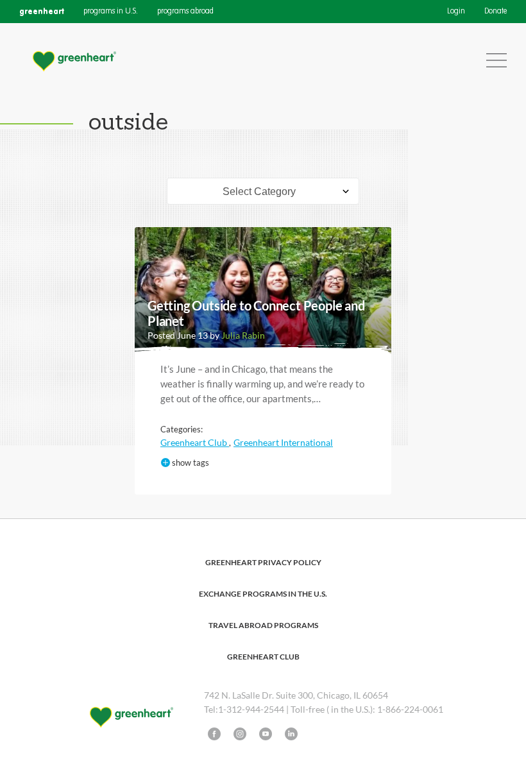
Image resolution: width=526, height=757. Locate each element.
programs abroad (185, 11)
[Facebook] (214, 733)
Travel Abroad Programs (263, 625)
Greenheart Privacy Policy (263, 562)
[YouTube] (265, 733)
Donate (495, 11)
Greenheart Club (194, 442)
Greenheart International (283, 442)
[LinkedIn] (291, 733)
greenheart (41, 11)
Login (456, 11)
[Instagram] (239, 733)
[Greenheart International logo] (73, 60)
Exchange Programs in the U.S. (263, 594)
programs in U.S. (110, 11)
